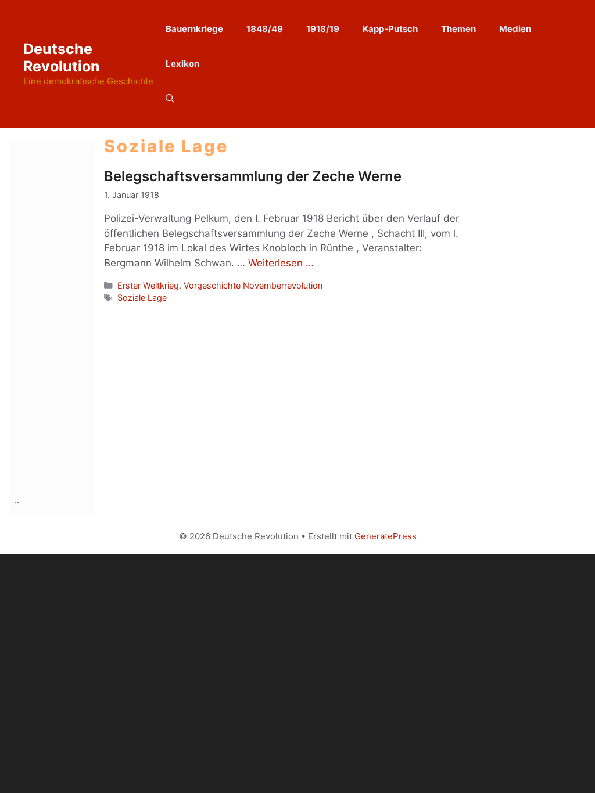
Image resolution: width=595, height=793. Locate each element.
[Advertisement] (61, 315)
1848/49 (264, 28)
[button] (170, 98)
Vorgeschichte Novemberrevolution (253, 285)
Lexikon (182, 63)
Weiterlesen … (281, 263)
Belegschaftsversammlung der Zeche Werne (253, 176)
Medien (515, 28)
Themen (458, 28)
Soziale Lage (142, 297)
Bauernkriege (194, 28)
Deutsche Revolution (61, 57)
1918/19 (322, 28)
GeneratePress (385, 536)
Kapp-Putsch (390, 28)
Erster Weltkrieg (148, 285)
